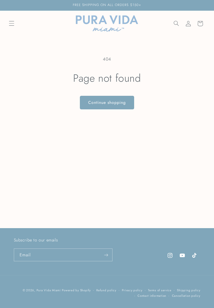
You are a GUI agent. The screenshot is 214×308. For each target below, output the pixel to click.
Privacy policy (132, 290)
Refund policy (106, 290)
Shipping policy (188, 290)
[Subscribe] (106, 254)
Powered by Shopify (76, 290)
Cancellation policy (186, 296)
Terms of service (159, 290)
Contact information (152, 296)
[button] (11, 23)
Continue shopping (107, 102)
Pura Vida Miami (49, 290)
